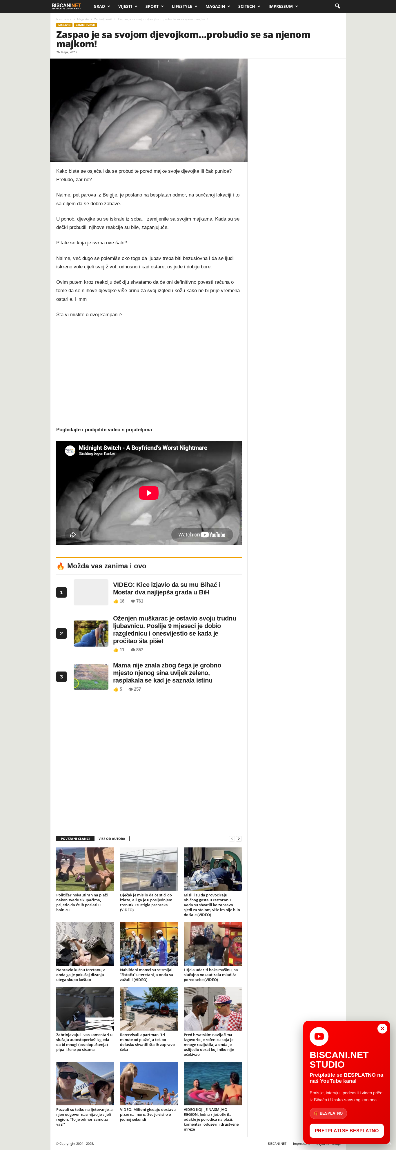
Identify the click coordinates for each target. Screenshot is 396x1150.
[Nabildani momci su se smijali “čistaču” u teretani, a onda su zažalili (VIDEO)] (149, 944)
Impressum (280, 6)
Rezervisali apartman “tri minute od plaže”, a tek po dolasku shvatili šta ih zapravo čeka (147, 1042)
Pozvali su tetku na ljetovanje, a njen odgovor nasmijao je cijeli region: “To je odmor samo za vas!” (84, 1117)
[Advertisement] (149, 367)
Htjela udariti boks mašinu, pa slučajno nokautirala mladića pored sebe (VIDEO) (211, 974)
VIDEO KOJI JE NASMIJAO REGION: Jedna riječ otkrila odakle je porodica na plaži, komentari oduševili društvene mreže (211, 1119)
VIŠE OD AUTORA (112, 838)
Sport (152, 6)
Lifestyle (182, 6)
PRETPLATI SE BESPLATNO (347, 1130)
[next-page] (239, 839)
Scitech (246, 6)
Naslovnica (64, 19)
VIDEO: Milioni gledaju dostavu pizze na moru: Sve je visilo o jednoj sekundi (148, 1114)
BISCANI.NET (277, 1143)
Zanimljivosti (103, 19)
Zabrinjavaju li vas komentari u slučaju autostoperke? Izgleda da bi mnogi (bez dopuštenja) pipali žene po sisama (84, 1042)
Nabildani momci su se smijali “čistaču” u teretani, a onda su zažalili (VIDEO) (147, 974)
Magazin (215, 6)
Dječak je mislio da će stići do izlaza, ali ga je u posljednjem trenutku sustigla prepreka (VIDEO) (146, 902)
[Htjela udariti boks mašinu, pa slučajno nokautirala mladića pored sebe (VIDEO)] (213, 944)
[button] (337, 6)
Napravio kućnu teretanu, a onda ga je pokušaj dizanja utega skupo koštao (81, 974)
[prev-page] (232, 839)
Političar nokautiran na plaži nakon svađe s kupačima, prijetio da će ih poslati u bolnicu (82, 902)
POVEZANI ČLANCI (75, 838)
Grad (99, 6)
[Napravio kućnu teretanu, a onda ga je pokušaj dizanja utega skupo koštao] (85, 944)
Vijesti (125, 6)
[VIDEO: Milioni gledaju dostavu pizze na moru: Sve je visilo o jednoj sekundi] (149, 1083)
